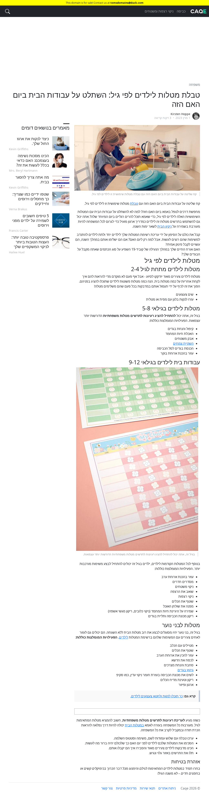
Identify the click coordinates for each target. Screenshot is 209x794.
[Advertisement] (104, 47)
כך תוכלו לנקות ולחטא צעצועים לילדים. (156, 696)
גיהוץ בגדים (185, 670)
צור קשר (107, 788)
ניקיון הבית (164, 226)
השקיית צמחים (183, 343)
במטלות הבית (134, 725)
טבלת (134, 203)
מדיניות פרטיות (126, 788)
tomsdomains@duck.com (126, 2)
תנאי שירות (147, 788)
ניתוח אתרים (167, 788)
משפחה (194, 84)
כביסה (181, 11)
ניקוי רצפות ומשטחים (159, 11)
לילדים (123, 637)
